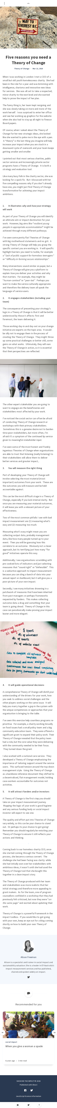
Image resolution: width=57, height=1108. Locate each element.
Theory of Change (21, 69)
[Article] (28, 1025)
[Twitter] (29, 1105)
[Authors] (7, 1016)
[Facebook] (18, 1105)
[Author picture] (28, 946)
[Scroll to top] (39, 1105)
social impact (11, 1042)
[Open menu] (4, 3)
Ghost (34, 1085)
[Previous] (2, 1032)
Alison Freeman (28, 957)
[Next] (54, 1032)
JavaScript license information (28, 1096)
